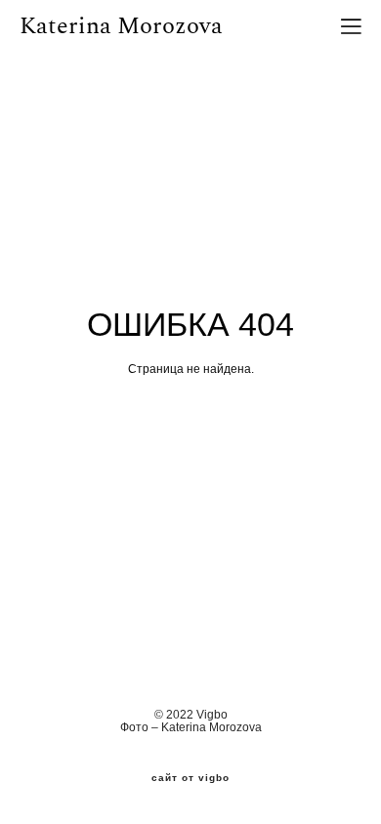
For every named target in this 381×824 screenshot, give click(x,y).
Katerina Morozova (121, 26)
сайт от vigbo (190, 778)
